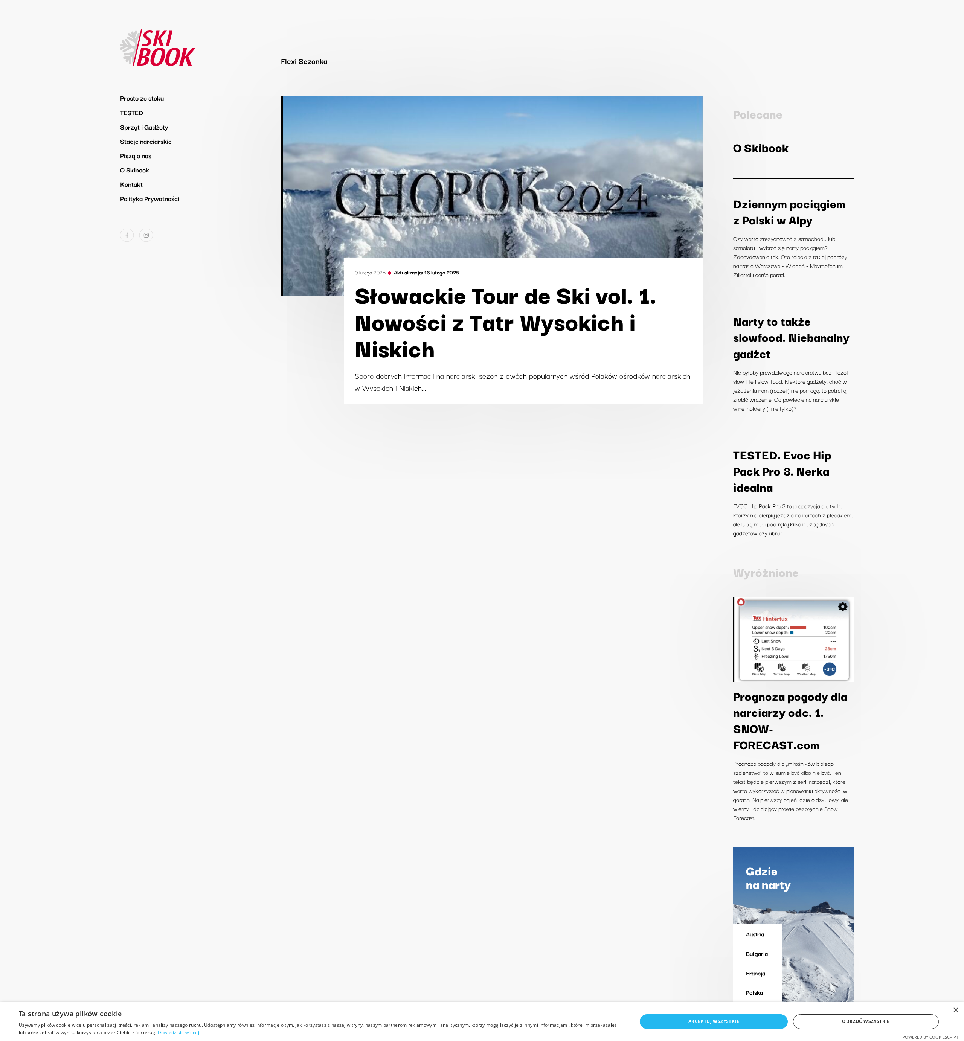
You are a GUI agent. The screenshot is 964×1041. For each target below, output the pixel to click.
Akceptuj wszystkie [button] (713, 1021)
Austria (755, 933)
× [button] (955, 1010)
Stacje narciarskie (146, 141)
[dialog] (482, 1021)
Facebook (127, 235)
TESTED (131, 112)
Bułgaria (757, 953)
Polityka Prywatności (149, 198)
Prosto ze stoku (142, 98)
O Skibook (134, 170)
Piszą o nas (135, 155)
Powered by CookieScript (930, 1037)
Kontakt (131, 184)
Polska (754, 992)
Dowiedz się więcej (178, 1032)
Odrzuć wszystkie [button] (865, 1021)
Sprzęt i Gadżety (144, 127)
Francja (755, 972)
